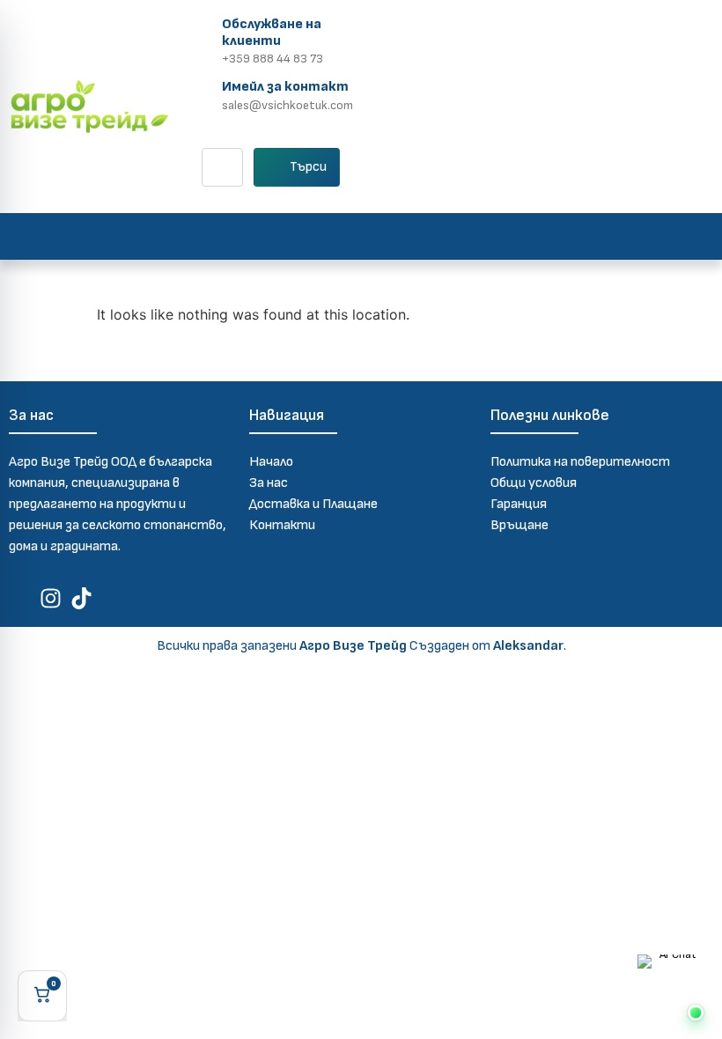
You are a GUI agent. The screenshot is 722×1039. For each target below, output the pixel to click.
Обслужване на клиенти (271, 32)
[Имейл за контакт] (202, 93)
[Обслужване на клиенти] (202, 38)
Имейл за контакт (285, 86)
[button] (361, 236)
